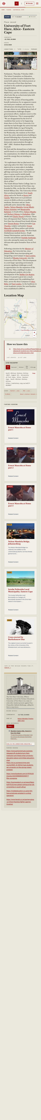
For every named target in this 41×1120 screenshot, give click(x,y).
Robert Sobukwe (10, 209)
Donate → (7, 667)
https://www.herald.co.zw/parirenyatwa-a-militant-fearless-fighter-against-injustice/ (20, 802)
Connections (9, 49)
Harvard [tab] (14, 367)
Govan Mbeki (28, 207)
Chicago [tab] (33, 367)
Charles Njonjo (18, 216)
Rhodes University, (20, 258)
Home (3, 9)
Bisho (6, 284)
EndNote (7, 394)
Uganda (7, 198)
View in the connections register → (19, 744)
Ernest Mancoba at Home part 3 (19, 504)
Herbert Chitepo (13, 214)
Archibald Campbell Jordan (14, 231)
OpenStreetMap (25, 330)
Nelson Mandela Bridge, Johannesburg (19, 543)
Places (9, 9)
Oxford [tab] (21, 367)
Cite (23, 49)
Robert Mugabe (30, 212)
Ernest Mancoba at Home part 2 (19, 466)
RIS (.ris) (26, 390)
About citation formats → (28, 394)
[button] (20, 316)
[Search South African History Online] (17, 3)
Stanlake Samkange (28, 238)
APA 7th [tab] (8, 367)
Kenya (26, 195)
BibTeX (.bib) (15, 390)
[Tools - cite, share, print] (21, 3)
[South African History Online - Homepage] (4, 3)
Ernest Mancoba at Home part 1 (19, 428)
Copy (33, 373)
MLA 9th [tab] (27, 367)
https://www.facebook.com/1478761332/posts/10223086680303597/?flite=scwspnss (20, 776)
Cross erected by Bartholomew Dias (16, 638)
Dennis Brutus (13, 224)
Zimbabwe (26, 214)
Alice (33, 282)
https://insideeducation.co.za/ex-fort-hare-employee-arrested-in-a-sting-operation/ (19, 793)
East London (30, 256)
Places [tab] (10, 726)
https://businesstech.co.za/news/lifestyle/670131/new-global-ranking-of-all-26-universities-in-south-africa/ (20, 784)
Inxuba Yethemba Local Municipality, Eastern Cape (20, 590)
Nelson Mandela (16, 207)
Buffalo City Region (27, 274)
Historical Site (18, 9)
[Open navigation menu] (37, 3)
